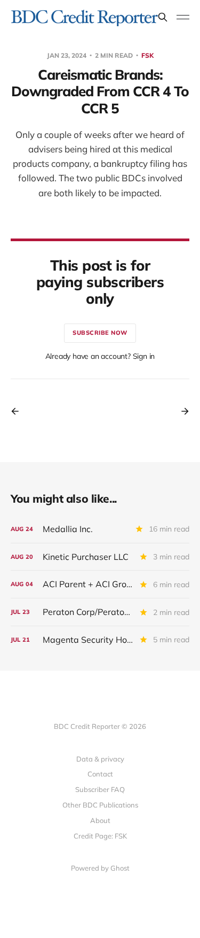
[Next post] (181, 411)
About (100, 820)
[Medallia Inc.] (100, 529)
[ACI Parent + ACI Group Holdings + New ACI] (100, 584)
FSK (147, 55)
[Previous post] (19, 411)
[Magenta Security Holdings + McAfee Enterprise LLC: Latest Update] (100, 639)
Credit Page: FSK (100, 836)
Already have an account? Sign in (100, 356)
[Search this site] (163, 17)
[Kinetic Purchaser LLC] (100, 557)
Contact (100, 774)
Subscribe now (100, 332)
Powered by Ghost (100, 868)
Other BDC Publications (100, 805)
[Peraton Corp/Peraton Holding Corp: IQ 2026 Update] (100, 612)
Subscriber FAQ (100, 789)
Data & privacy (100, 759)
